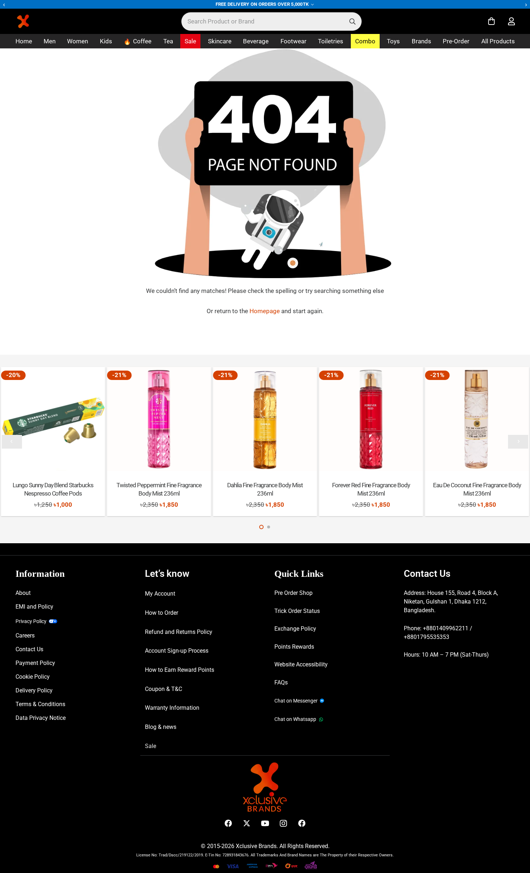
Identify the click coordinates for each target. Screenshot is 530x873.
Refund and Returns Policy (178, 631)
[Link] (511, 21)
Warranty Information (172, 707)
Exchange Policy (295, 628)
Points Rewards (294, 646)
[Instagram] (283, 823)
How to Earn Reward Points (179, 669)
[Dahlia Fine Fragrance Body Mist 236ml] (265, 419)
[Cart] (491, 21)
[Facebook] (228, 823)
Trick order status (297, 611)
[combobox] (271, 21)
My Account (160, 593)
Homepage (265, 311)
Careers (25, 635)
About (23, 592)
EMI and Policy (34, 606)
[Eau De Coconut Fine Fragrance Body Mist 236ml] (477, 419)
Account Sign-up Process (176, 650)
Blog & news (160, 726)
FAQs (281, 682)
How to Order (161, 612)
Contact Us (29, 649)
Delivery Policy (34, 690)
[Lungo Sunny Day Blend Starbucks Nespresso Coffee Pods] (53, 419)
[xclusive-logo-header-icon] (38, 21)
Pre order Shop (293, 592)
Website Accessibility (301, 664)
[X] (247, 823)
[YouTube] (265, 823)
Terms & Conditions (40, 704)
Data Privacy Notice (41, 717)
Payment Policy (35, 663)
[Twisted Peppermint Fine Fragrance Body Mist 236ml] (159, 419)
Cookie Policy (33, 676)
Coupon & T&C (163, 689)
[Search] (352, 21)
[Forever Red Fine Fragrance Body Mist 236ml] (371, 419)
